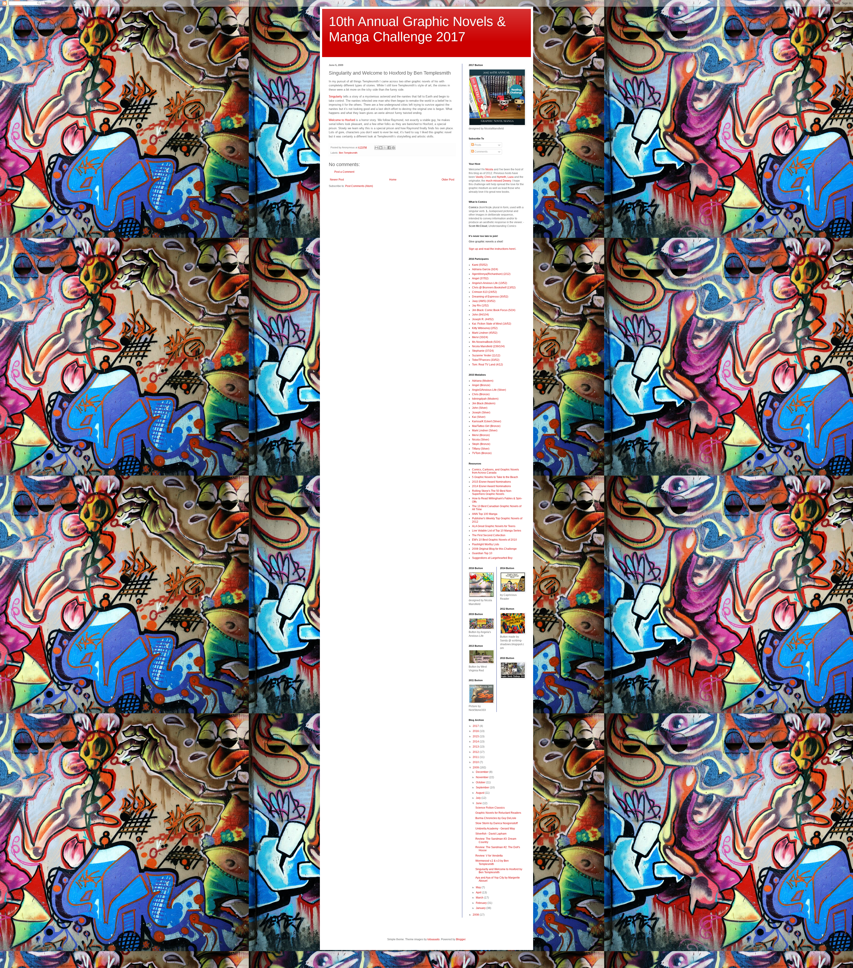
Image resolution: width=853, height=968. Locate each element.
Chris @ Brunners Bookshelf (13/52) (494, 287)
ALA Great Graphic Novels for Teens (493, 526)
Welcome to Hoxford (342, 120)
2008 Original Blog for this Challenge (494, 548)
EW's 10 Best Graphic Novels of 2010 (494, 539)
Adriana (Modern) (482, 380)
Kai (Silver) (478, 417)
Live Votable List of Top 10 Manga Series (496, 530)
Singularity (336, 96)
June (479, 803)
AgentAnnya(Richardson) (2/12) (491, 274)
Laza (511, 177)
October (481, 782)
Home (393, 179)
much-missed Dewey (498, 180)
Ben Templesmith (348, 152)
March (480, 897)
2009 (476, 767)
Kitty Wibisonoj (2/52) (485, 328)
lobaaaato (433, 939)
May (479, 887)
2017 (476, 726)
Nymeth (501, 177)
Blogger (460, 939)
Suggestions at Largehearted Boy (492, 557)
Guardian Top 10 (482, 553)
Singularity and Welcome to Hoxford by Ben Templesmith (498, 871)
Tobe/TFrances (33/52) (485, 359)
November (482, 777)
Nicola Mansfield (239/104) (488, 346)
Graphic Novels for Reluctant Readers (498, 812)
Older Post (448, 179)
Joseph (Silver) (481, 412)
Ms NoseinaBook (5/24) (486, 341)
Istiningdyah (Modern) (485, 398)
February (481, 903)
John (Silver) (479, 407)
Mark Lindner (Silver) (484, 430)
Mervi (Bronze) (481, 435)
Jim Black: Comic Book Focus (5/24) (493, 310)
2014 (476, 741)
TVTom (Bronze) (482, 453)
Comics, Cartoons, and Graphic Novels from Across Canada (495, 471)
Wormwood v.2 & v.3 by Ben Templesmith (492, 862)
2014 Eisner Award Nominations (491, 486)
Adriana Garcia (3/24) (485, 269)
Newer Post (337, 179)
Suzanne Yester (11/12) (486, 355)
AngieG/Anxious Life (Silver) (489, 389)
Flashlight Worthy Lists (485, 544)
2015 (476, 736)
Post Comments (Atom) (359, 186)
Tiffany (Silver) (480, 448)
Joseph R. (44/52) (483, 319)
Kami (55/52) (480, 264)
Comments (481, 151)
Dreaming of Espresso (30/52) (490, 296)
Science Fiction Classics (490, 807)
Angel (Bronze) (481, 385)
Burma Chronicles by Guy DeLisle (495, 818)
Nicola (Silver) (480, 439)
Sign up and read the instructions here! (492, 248)
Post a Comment (344, 171)
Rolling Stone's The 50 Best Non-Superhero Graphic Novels (492, 492)
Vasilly (479, 177)
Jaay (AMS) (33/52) (483, 301)
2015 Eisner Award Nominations (491, 481)
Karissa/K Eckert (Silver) (486, 421)
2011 (476, 757)
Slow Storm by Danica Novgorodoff (496, 823)
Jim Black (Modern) (483, 403)
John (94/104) (480, 314)
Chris (487, 177)
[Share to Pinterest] (393, 147)
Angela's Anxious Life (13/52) (489, 283)
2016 (476, 731)
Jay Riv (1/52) (480, 305)
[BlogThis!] (381, 147)
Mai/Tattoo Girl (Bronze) (486, 426)
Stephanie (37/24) (483, 350)
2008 (476, 914)
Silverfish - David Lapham (490, 833)
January (481, 908)
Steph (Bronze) (481, 444)
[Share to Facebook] (389, 147)
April (479, 892)
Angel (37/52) (480, 278)
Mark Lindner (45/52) (484, 332)
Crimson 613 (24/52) (484, 292)
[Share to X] (385, 147)
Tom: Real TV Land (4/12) (487, 364)
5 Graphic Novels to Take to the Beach (495, 477)
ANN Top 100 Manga (484, 514)
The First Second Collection (488, 535)
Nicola (489, 169)
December (482, 772)
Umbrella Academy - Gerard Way (495, 828)
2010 (476, 762)
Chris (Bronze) (481, 394)
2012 (476, 752)
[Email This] (376, 147)
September (483, 787)
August (480, 792)
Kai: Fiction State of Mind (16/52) (491, 323)
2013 (476, 746)
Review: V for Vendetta (489, 855)
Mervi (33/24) (480, 337)
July (478, 797)
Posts (477, 145)
